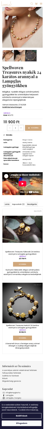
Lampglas (10, 395)
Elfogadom (21, 423)
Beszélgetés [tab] (32, 204)
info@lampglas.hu (13, 392)
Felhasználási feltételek (11, 373)
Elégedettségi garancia (11, 381)
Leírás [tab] (7, 204)
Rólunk (5, 378)
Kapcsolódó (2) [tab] (18, 204)
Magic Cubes (27, 140)
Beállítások (21, 415)
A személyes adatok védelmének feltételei (19, 370)
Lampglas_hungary (13, 398)
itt (37, 410)
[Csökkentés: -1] (10, 128)
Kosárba (34, 128)
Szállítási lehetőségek (12, 107)
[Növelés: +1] (21, 128)
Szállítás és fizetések (10, 376)
